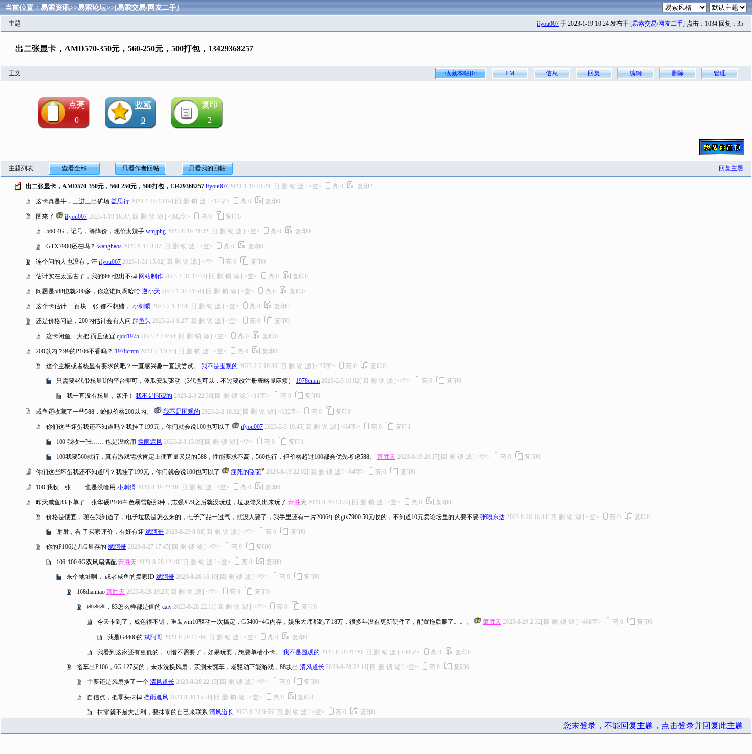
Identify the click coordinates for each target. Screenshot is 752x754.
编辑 (636, 73)
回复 (594, 73)
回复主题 (731, 168)
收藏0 (143, 112)
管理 (720, 73)
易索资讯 (55, 7)
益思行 (120, 201)
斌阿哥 (154, 531)
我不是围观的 (219, 366)
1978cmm (127, 351)
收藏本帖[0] (461, 73)
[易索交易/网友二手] (147, 7)
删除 (678, 73)
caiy (167, 606)
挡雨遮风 (150, 441)
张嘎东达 (492, 517)
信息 (552, 73)
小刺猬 (141, 306)
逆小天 (151, 291)
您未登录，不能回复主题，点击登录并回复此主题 (653, 725)
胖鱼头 (141, 321)
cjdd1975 (128, 336)
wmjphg (156, 231)
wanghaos (109, 246)
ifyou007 (548, 23)
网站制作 (151, 276)
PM (510, 73)
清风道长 (312, 667)
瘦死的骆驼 (246, 472)
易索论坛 (92, 7)
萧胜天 (386, 456)
